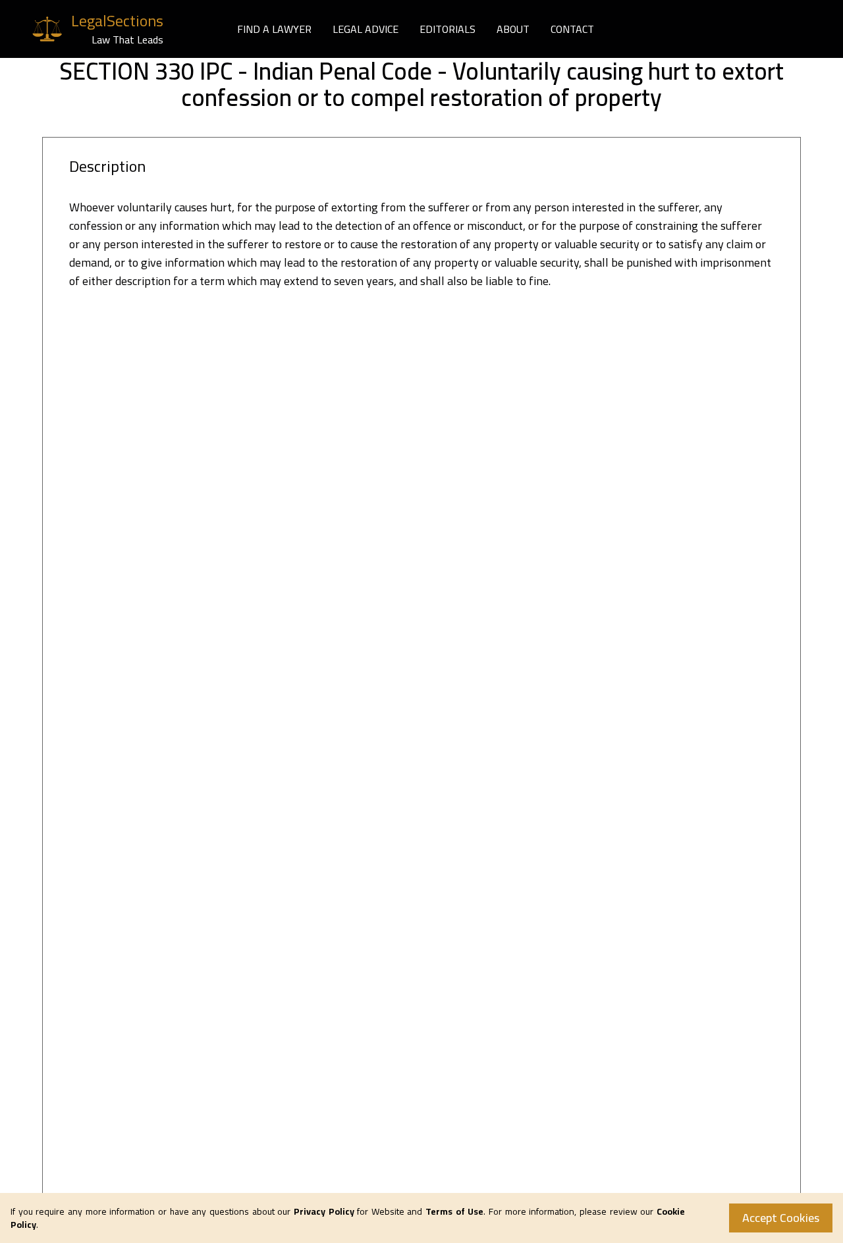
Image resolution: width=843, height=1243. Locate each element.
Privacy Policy (324, 1211)
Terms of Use (454, 1211)
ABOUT (513, 29)
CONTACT (572, 29)
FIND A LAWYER (274, 29)
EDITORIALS (448, 29)
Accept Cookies (780, 1218)
